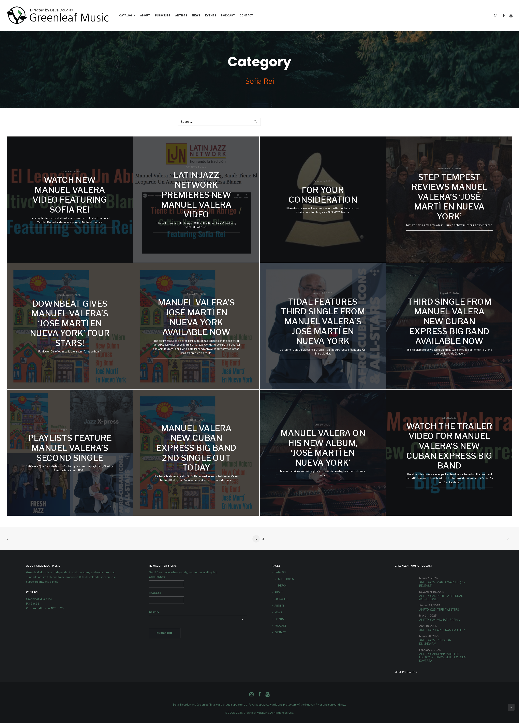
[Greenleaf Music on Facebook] (251, 695)
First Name (156, 592)
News (196, 15)
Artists (181, 15)
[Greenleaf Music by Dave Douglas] (58, 15)
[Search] (219, 122)
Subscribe (162, 15)
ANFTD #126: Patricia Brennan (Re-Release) (441, 597)
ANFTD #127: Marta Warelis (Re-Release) (442, 583)
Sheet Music (286, 578)
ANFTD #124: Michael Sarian (439, 619)
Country (154, 611)
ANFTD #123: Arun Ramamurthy (442, 630)
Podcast (228, 15)
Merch (282, 585)
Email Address (157, 576)
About (145, 15)
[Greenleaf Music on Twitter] (259, 695)
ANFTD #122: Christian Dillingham (435, 641)
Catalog (125, 15)
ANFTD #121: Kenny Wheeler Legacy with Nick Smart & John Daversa (442, 657)
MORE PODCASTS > (406, 672)
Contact (246, 15)
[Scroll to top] (511, 707)
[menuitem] (127, 15)
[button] (496, 15)
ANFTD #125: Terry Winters (439, 609)
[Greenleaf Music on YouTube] (267, 695)
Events (211, 15)
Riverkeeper (256, 704)
